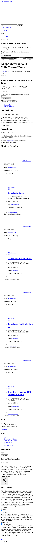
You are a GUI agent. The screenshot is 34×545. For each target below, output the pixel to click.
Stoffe (6, 30)
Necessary (6, 511)
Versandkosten (11, 167)
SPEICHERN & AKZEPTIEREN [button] (11, 535)
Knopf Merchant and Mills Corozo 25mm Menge (15, 52)
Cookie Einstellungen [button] (7, 474)
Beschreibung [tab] (8, 105)
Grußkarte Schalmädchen (20, 258)
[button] (17, 33)
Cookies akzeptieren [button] (20, 474)
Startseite (3, 71)
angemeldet (10, 141)
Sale (8, 71)
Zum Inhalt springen (6, 1)
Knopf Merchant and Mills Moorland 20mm (20, 393)
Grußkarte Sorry (16, 193)
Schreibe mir (4, 429)
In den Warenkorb (6, 55)
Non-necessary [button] (5, 522)
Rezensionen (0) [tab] (9, 106)
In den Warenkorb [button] (13, 212)
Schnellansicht (26, 161)
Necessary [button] (4, 509)
